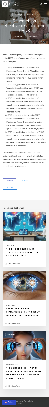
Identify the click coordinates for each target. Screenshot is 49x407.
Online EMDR (30, 15)
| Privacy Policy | (28, 401)
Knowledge (18, 15)
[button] (45, 4)
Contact (19, 403)
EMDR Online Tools (16, 37)
